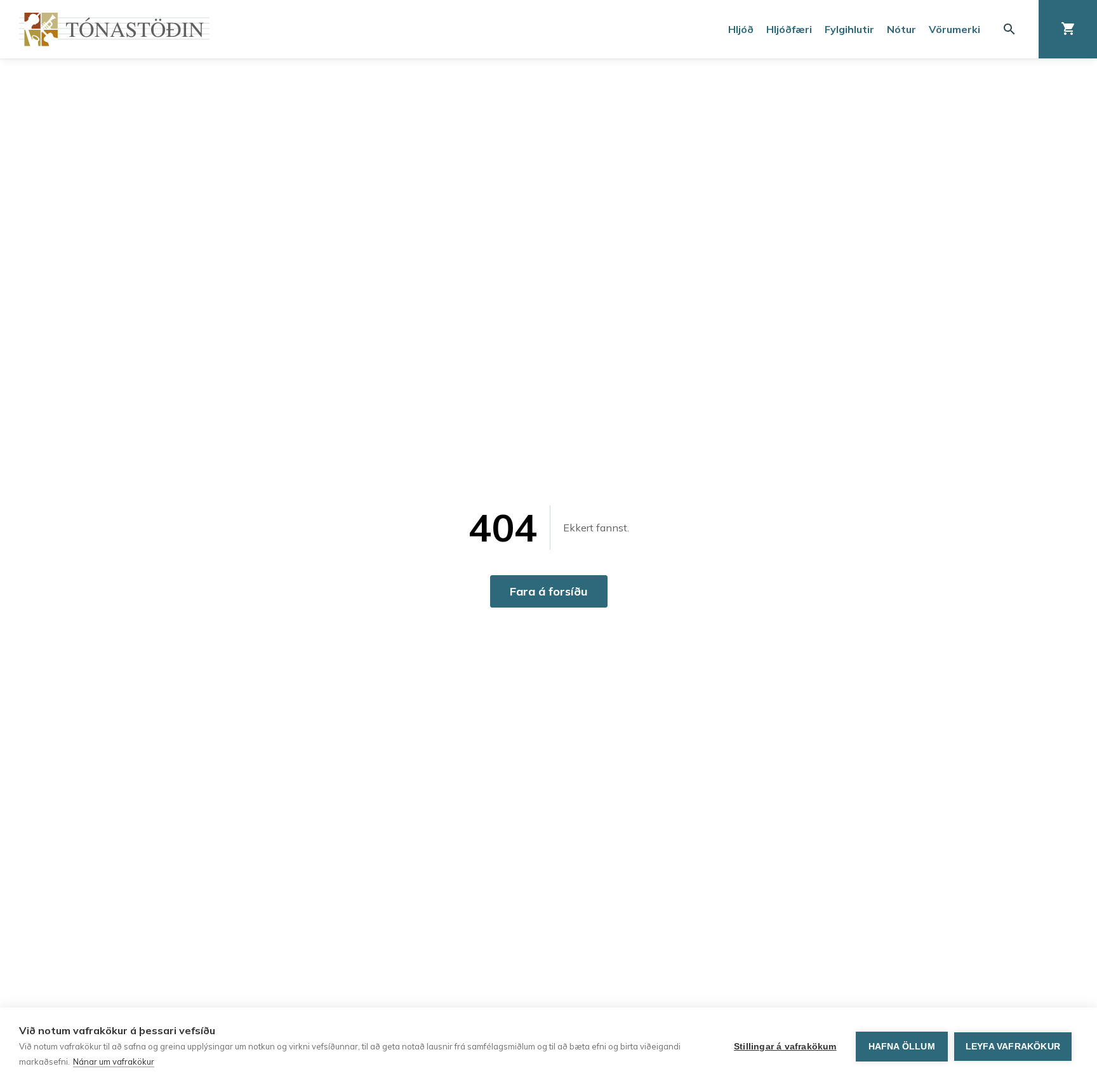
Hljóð (741, 29)
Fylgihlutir (849, 29)
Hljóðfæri (789, 29)
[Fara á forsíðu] (114, 29)
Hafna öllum (901, 1046)
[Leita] (1009, 29)
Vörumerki (954, 29)
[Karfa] (1068, 29)
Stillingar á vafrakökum (785, 1046)
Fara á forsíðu (549, 591)
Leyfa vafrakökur (1013, 1046)
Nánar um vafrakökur (113, 1061)
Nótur (901, 29)
